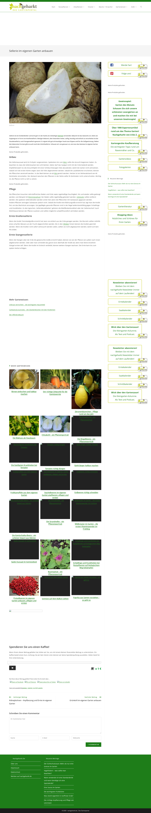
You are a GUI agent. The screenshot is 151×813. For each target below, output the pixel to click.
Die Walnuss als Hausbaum (24, 438)
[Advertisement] (75, 28)
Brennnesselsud (34, 197)
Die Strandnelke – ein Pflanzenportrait (55, 522)
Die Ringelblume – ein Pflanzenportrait (86, 440)
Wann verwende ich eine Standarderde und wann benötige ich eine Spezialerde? (58, 780)
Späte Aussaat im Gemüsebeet (24, 562)
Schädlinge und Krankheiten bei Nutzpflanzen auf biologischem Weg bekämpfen (86, 565)
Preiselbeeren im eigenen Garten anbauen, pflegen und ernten (24, 600)
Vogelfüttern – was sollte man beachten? (121, 190)
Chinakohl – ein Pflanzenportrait (55, 435)
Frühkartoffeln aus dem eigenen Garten (24, 493)
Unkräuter (80, 197)
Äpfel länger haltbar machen (86, 465)
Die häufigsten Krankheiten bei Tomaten (24, 466)
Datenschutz (15, 772)
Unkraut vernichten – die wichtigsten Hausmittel (27, 305)
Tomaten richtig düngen (55, 468)
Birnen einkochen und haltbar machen (24, 392)
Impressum (15, 768)
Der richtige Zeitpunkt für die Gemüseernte (55, 392)
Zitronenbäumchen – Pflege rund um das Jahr (86, 412)
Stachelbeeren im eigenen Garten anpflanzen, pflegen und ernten (55, 495)
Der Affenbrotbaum (16, 315)
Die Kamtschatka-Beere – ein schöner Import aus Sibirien (24, 536)
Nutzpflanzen (38, 688)
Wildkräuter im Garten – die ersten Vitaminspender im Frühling (86, 526)
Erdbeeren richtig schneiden (86, 492)
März (65, 162)
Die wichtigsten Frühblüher (54, 792)
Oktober (66, 224)
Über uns (14, 764)
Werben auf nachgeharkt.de (21, 776)
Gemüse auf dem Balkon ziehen (55, 598)
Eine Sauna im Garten (52, 787)
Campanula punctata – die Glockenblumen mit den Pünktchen (32, 310)
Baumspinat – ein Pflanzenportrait (55, 573)
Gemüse (60, 136)
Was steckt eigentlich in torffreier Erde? (58, 796)
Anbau (25, 688)
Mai (55, 173)
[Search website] (141, 7)
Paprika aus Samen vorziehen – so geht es (86, 598)
